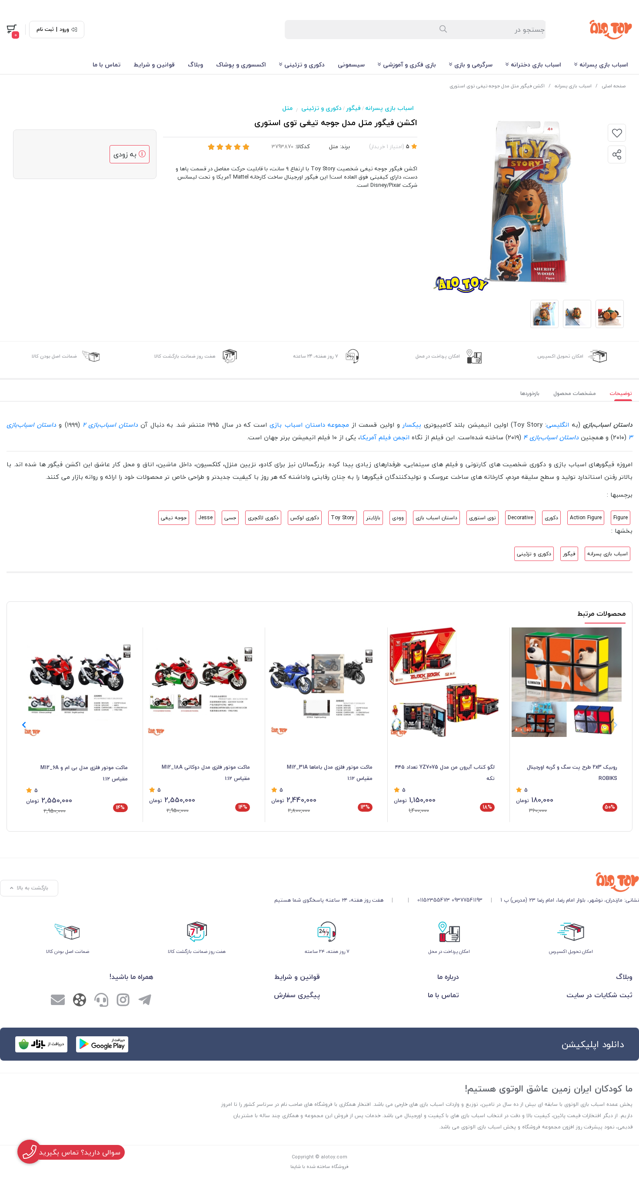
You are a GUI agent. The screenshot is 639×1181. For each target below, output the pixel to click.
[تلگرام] (144, 1001)
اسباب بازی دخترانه (536, 64)
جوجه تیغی (173, 517)
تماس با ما (106, 64)
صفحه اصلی (614, 86)
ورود (64, 29)
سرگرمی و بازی (473, 64)
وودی (398, 517)
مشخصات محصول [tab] (574, 393)
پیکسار (412, 424)
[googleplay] (102, 1044)
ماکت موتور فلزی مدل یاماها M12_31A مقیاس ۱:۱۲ (330, 773)
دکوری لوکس (304, 517)
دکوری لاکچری (263, 517)
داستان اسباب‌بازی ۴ (551, 437)
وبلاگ (195, 64)
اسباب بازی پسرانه (603, 64)
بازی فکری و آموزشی (409, 64)
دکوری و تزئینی (304, 64)
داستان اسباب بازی (436, 517)
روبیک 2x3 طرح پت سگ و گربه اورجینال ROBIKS (572, 773)
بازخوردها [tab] (529, 393)
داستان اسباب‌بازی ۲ (110, 424)
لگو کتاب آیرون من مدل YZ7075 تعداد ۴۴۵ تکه (445, 773)
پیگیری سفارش (297, 995)
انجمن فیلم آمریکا (384, 437)
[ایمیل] (58, 1001)
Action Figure (586, 517)
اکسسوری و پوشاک (241, 64)
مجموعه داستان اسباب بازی (309, 424)
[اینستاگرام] (123, 1001)
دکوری (551, 517)
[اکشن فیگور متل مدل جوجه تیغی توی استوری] (456, 882)
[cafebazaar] (41, 1044)
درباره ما (448, 977)
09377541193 (467, 900)
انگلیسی (557, 424)
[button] (24, 724)
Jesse (205, 517)
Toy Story (342, 517)
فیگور (353, 108)
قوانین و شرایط (154, 64)
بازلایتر (373, 517)
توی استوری (482, 517)
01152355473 (433, 900)
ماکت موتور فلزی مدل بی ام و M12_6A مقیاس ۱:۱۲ (84, 773)
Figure (620, 517)
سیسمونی (351, 64)
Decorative (520, 517)
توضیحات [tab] (621, 393)
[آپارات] (79, 1001)
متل (287, 108)
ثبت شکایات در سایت (599, 995)
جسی (230, 517)
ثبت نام (45, 29)
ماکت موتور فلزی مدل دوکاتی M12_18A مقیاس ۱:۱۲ (206, 773)
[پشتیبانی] (101, 1001)
